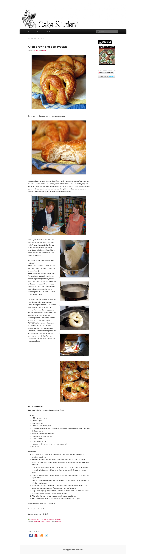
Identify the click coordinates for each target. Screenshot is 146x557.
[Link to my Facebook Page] (31, 536)
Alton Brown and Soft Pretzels (47, 47)
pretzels (58, 521)
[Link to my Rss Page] (41, 536)
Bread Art (40, 32)
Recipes (30, 32)
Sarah (44, 50)
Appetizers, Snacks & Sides (41, 521)
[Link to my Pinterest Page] (36, 536)
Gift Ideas (49, 32)
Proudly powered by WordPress (73, 550)
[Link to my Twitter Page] (46, 536)
